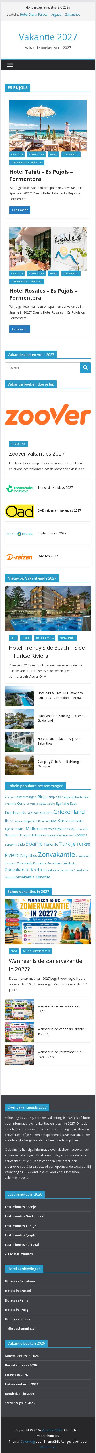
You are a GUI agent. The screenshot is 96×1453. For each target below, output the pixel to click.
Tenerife (51, 844)
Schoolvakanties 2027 (36, 951)
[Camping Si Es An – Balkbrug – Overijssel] (19, 765)
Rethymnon (66, 835)
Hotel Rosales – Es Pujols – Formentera (43, 294)
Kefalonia (44, 821)
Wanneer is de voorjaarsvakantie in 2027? (61, 1031)
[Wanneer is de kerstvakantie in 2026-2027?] (19, 1055)
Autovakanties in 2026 (22, 1356)
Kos (53, 821)
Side (13, 638)
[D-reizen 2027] (19, 557)
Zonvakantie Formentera (27, 162)
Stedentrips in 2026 (20, 1403)
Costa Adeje (47, 804)
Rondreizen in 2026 (19, 1393)
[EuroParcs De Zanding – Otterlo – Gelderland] (19, 719)
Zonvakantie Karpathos (32, 863)
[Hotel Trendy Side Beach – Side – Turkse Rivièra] (48, 608)
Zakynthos (28, 855)
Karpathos (30, 821)
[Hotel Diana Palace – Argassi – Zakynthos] (19, 742)
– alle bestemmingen (20, 1328)
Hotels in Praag (16, 1310)
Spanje (53, 154)
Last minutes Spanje (20, 1207)
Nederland (12, 835)
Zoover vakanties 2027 (37, 453)
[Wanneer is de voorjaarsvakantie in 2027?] (19, 1032)
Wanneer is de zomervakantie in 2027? (45, 965)
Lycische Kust (15, 828)
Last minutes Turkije (20, 1226)
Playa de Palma (30, 835)
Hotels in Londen (18, 1319)
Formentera (36, 154)
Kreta (63, 821)
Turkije (26, 638)
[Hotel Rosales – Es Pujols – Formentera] (47, 249)
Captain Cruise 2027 (52, 533)
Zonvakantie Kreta (23, 870)
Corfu (21, 803)
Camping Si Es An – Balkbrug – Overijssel (59, 763)
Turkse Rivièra (45, 638)
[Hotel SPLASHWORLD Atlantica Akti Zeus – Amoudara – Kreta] (19, 696)
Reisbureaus (18, 444)
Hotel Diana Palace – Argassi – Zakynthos (50, 14)
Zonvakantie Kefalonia (61, 863)
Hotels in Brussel (18, 1291)
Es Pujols (17, 154)
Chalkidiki (10, 803)
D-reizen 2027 (48, 556)
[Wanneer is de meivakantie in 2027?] (19, 1009)
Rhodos (80, 835)
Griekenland (69, 812)
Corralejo (32, 803)
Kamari (19, 821)
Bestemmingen (25, 797)
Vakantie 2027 (48, 37)
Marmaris (50, 829)
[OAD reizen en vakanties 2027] (19, 511)
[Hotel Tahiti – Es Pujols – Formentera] (47, 125)
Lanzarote (76, 821)
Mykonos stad (79, 829)
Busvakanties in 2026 (21, 1365)
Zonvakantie (71, 154)
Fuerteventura (17, 812)
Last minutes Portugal (22, 1244)
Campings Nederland (76, 797)
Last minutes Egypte (20, 1235)
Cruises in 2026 (16, 1375)
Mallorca (34, 828)
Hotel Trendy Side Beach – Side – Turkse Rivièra (47, 651)
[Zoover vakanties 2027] (48, 414)
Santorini (11, 845)
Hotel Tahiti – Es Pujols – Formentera (41, 175)
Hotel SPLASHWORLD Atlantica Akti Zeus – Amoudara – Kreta (60, 695)
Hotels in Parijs (16, 1300)
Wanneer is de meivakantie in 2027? (59, 1008)
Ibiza (9, 820)
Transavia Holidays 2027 (55, 487)
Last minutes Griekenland (24, 1216)
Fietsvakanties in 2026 (21, 1384)
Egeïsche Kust (66, 803)
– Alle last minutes (19, 1254)
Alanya (9, 797)
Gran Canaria (41, 812)
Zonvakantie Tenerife (31, 876)
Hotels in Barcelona (20, 1281)
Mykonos (63, 829)
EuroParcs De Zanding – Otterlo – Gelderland (62, 718)
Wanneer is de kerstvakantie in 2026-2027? (59, 1054)
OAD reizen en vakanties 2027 (59, 510)
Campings (53, 797)
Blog (42, 796)
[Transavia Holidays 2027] (19, 488)
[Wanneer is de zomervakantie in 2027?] (48, 921)
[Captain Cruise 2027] (19, 534)
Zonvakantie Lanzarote (58, 870)
